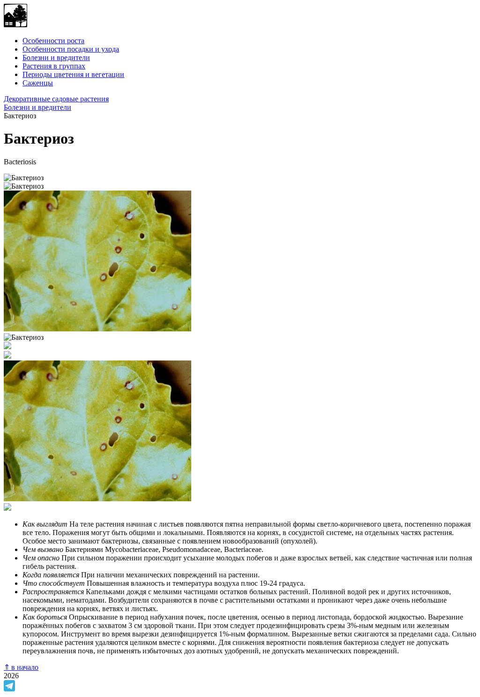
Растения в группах (53, 66)
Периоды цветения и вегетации (73, 74)
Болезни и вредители (56, 57)
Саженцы (37, 83)
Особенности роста (53, 41)
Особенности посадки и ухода (70, 49)
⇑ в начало (21, 667)
